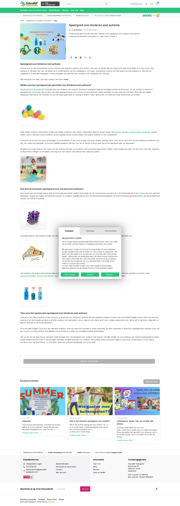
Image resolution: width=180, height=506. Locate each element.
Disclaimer (41, 499)
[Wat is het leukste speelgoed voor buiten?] (89, 401)
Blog (82, 10)
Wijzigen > (110, 275)
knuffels (58, 276)
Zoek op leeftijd (99, 472)
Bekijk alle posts (151, 382)
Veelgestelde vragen (34, 464)
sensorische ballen (28, 276)
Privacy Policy (52, 499)
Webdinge (51, 502)
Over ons (74, 10)
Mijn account (61, 472)
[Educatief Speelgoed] (29, 4)
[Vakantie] (42, 401)
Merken (65, 10)
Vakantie (26, 421)
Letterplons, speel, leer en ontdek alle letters (135, 422)
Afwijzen (90, 275)
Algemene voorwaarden (28, 499)
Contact (59, 469)
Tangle (142, 193)
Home (22, 20)
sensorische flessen (45, 276)
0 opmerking (77, 30)
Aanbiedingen (54, 10)
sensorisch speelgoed (35, 89)
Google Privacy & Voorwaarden (94, 268)
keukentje (146, 132)
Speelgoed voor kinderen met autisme (39, 20)
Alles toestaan (69, 275)
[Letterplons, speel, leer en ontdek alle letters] (137, 401)
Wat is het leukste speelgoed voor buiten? (89, 421)
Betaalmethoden (62, 464)
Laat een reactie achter (89, 361)
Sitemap (61, 499)
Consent (69, 231)
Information (111, 231)
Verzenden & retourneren (66, 467)
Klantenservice (136, 4)
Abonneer (85, 489)
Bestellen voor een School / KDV (33, 10)
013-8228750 (31, 467)
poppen (118, 132)
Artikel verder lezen (30, 433)
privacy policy (79, 263)
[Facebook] (71, 57)
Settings (90, 231)
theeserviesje (135, 132)
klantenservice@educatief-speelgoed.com (36, 470)
